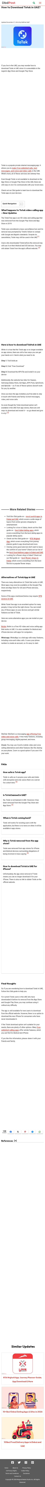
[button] (34, 3)
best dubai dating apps (24, 530)
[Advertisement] (22, 15)
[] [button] (15, 1140)
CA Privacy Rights (11, 1471)
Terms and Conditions (12, 1473)
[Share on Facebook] (11, 1132)
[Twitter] (19, 1462)
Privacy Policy (26, 1468)
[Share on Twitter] (18, 1132)
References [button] (7, 1140)
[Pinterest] (32, 1462)
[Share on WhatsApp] (39, 1132)
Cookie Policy (25, 1471)
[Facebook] (12, 1462)
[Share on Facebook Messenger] (32, 1132)
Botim (3, 626)
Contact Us (17, 1476)
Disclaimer (26, 1473)
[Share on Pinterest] (25, 1132)
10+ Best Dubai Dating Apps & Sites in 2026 (22, 1411)
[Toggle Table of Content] (20, 204)
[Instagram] (25, 1462)
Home (6, 1468)
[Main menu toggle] (40, 3)
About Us (15, 1468)
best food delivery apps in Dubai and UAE (26, 552)
